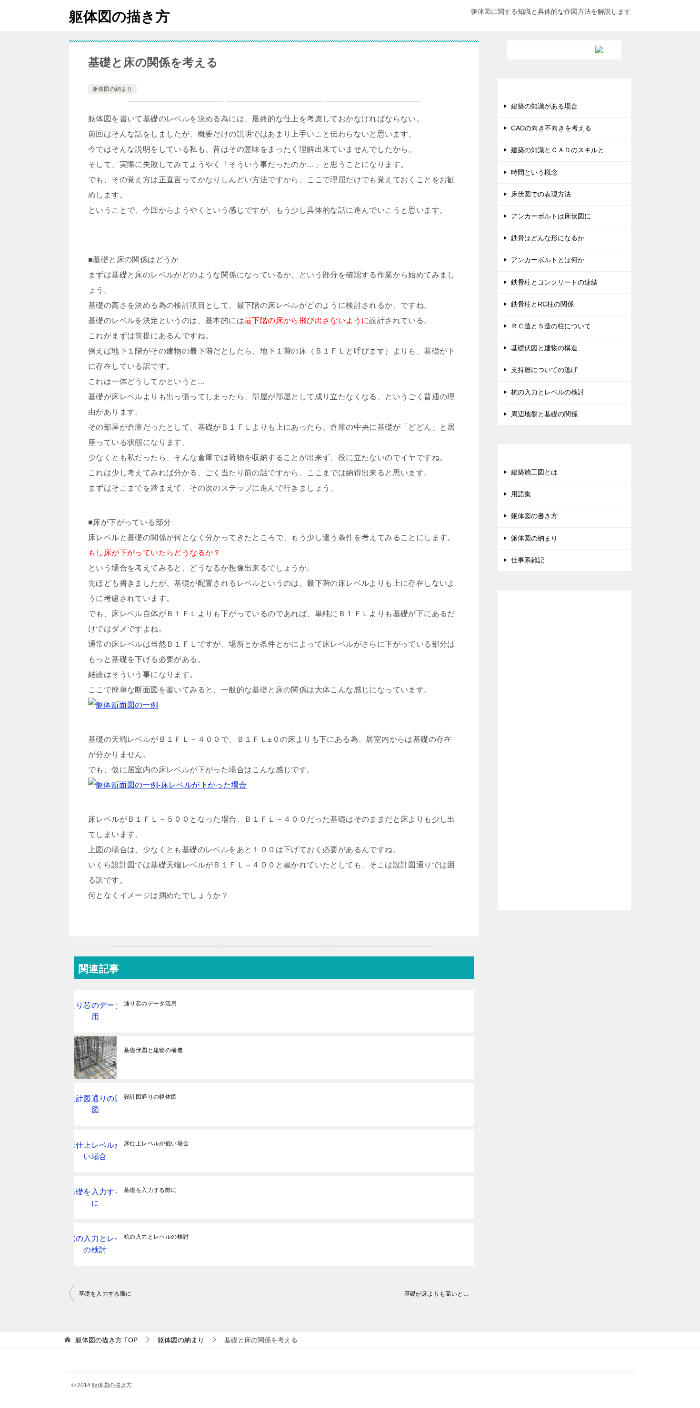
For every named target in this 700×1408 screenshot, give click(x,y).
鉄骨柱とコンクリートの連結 (554, 282)
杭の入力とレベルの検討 (156, 1236)
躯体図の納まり (112, 89)
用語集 (521, 494)
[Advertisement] (564, 758)
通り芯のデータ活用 (150, 1003)
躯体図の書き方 (534, 516)
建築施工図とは (534, 472)
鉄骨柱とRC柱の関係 (542, 304)
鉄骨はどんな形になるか (547, 238)
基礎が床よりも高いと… (436, 1293)
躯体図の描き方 (119, 16)
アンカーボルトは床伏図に (551, 216)
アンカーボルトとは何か (547, 260)
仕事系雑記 (527, 560)
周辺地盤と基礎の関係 (544, 414)
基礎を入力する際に (150, 1190)
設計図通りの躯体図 (150, 1096)
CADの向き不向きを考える (551, 128)
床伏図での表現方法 (541, 194)
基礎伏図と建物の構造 (153, 1050)
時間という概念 (534, 172)
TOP (106, 1340)
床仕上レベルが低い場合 (156, 1143)
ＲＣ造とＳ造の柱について (551, 326)
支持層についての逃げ (544, 370)
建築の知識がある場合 (544, 106)
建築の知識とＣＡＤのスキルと (557, 150)
